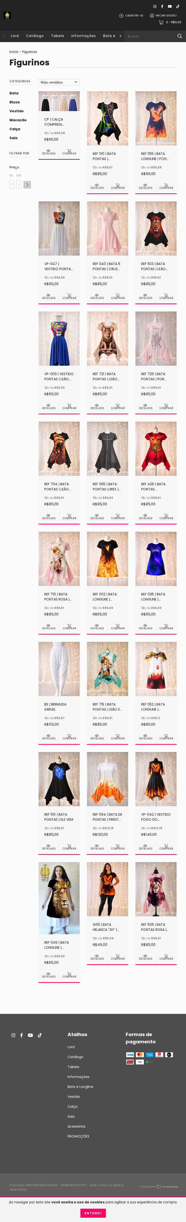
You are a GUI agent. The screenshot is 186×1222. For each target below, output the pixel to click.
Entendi (93, 1213)
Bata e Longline (80, 1086)
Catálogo (35, 35)
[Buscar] (180, 36)
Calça (14, 129)
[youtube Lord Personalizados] (170, 6)
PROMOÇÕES (78, 1136)
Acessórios (76, 1126)
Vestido (16, 111)
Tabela (57, 35)
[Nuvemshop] (159, 1187)
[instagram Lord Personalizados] (154, 6)
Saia (13, 138)
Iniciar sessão (166, 15)
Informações (83, 35)
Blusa (14, 102)
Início (13, 51)
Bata (13, 93)
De (11, 175)
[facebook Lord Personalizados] (162, 6)
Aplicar (27, 185)
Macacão (18, 120)
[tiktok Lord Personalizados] (177, 6)
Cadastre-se (134, 15)
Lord (15, 35)
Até (18, 175)
